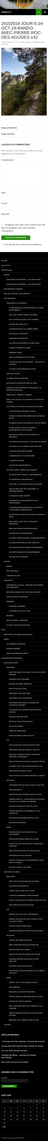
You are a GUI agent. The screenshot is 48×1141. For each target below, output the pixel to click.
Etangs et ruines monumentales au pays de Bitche (27, 417)
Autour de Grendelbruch (20, 465)
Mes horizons (9, 298)
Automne (10, 780)
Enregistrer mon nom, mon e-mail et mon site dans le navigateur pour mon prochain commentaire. (23, 228)
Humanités (8, 580)
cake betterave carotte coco (21, 735)
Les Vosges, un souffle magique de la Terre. (25, 406)
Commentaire (8, 160)
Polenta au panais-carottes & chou (24, 839)
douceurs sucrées (12, 872)
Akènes (9, 566)
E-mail (4, 203)
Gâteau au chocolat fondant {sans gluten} (27, 900)
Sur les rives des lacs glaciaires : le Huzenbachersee (24, 490)
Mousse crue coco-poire (19, 949)
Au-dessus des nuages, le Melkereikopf (25, 474)
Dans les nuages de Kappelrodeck (23, 528)
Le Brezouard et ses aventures (22, 456)
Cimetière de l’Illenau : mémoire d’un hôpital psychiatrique (25, 586)
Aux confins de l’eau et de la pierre (24, 319)
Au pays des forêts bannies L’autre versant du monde (22, 1046)
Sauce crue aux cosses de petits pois (24, 745)
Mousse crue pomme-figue (20, 926)
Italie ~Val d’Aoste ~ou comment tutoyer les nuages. (25, 401)
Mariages (10, 601)
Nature (7, 561)
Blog (3, 630)
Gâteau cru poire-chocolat (20, 940)
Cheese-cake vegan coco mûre (22, 891)
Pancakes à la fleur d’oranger (22, 992)
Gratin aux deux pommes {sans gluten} (25, 794)
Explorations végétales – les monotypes (23, 279)
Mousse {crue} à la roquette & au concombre (23, 833)
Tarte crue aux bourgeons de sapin (24, 881)
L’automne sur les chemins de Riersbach (26, 547)
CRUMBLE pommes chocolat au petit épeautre (24, 960)
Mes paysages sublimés (13, 289)
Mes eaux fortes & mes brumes (17, 293)
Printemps (10, 667)
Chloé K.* (6, 12)
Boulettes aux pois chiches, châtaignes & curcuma (26, 845)
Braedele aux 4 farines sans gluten (24, 1020)
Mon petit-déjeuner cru (19, 886)
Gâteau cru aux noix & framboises (23, 914)
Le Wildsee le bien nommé (19, 496)
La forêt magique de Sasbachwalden (24, 552)
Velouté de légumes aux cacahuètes (24, 851)
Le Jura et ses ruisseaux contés (22, 369)
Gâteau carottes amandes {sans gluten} (26, 996)
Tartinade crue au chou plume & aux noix (26, 785)
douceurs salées (11, 663)
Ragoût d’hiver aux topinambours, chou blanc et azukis (26, 861)
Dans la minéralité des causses (22, 357)
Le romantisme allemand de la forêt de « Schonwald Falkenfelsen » (25, 509)
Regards (10, 615)
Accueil (4, 260)
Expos (6, 639)
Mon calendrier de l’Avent (17, 653)
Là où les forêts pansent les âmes (23, 315)
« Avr (4, 1127)
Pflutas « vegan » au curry (20, 867)
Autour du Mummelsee (18, 557)
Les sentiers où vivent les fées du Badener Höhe (27, 516)
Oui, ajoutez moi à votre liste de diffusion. (23, 245)
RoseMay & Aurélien (17, 606)
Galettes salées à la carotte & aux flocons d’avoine (27, 673)
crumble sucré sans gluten (20, 966)
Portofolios (6, 270)
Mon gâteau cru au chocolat (21, 905)
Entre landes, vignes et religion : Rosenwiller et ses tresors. (23, 429)
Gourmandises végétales (11, 658)
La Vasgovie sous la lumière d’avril (23, 329)
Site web (5, 214)
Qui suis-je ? (6, 265)
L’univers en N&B (13, 575)
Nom (4, 193)
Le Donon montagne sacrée (20, 451)
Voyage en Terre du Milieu (20, 348)
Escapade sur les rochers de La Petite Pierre (27, 423)
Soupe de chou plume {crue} (21, 721)
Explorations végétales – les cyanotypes (23, 284)
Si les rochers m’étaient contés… (23, 411)
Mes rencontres (13, 373)
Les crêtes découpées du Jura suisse (24, 343)
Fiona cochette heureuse (17, 597)
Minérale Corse (15, 352)
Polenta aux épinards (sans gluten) (24, 818)
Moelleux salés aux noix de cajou (23, 806)
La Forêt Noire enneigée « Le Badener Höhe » (27, 538)
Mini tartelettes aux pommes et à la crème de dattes (27, 972)
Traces (7, 275)
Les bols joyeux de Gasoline (18, 625)
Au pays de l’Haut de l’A (18, 324)
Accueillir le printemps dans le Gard (21, 383)
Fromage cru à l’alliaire (19, 679)
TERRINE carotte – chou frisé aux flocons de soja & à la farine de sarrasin (27, 800)
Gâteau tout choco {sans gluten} (23, 982)
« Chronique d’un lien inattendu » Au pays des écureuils (26, 309)
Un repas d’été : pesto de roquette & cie (25, 766)
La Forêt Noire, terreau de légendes (21, 470)
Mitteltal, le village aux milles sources (25, 484)
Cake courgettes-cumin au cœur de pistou (27, 761)
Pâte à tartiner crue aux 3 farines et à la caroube (26, 1007)
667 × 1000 (20, 42)
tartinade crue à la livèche (20, 698)
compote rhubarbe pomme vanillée (24, 895)
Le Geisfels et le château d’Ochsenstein (25, 446)
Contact (7, 1024)
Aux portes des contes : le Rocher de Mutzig (28, 441)
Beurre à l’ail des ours (18, 717)
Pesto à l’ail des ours (18, 688)
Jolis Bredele (14, 987)
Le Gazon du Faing (16, 460)
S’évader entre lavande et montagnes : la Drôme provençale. (23, 389)
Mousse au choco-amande (20, 1001)
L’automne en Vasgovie (18, 333)
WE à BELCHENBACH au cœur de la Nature (23, 592)
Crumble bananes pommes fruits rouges (26, 930)
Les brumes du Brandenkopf (21, 533)
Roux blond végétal (17, 822)
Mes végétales (12, 571)
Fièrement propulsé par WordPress (12, 1138)
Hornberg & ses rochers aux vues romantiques (23, 502)
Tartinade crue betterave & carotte (24, 750)
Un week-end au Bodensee (17, 378)
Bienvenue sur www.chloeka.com (18, 634)
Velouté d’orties (16, 726)
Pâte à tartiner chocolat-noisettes (24, 945)
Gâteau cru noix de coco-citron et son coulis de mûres (25, 920)
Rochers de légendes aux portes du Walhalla (24, 436)
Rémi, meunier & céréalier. (17, 620)
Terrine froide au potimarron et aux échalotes (24, 812)
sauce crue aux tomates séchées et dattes (27, 775)
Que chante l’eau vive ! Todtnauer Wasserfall (23, 523)
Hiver (8, 827)
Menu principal (45, 12)
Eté (7, 740)
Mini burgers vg (15, 790)
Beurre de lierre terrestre (20, 684)
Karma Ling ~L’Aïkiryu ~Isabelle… (19, 395)
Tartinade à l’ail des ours (19, 693)
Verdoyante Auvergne (18, 338)
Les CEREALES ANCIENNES (16, 644)
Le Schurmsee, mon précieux (21, 479)
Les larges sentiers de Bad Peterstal (24, 542)
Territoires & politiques (16, 303)
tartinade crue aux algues (20, 855)
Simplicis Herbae (13, 648)
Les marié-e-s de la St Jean (19, 611)
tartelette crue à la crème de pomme (24, 954)
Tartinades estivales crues (20, 771)
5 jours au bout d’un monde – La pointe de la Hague (27, 363)
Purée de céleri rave (17, 731)
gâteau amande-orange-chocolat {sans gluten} (26, 1014)
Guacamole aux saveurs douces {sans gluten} (25, 711)
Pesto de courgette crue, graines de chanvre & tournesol (24, 756)
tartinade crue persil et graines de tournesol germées (24, 704)
